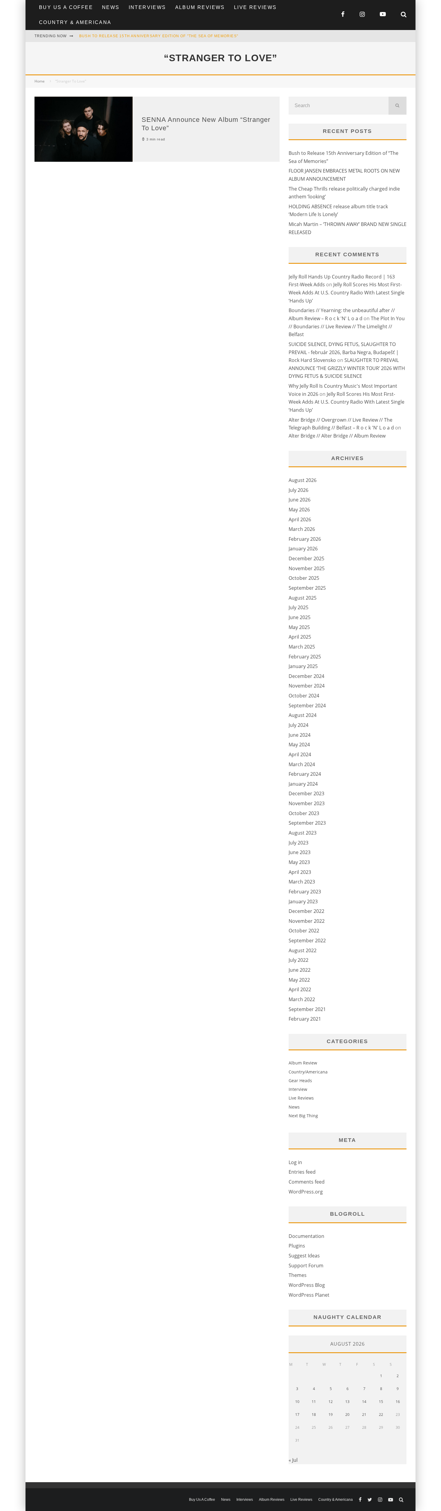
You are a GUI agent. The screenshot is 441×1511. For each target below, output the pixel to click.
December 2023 (306, 793)
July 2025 (298, 607)
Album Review (303, 1063)
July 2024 (298, 725)
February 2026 (305, 539)
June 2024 (299, 735)
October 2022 (304, 930)
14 (364, 1401)
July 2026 (298, 490)
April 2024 (300, 754)
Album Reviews (200, 7)
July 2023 (298, 842)
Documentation (306, 1236)
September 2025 (307, 588)
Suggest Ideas (304, 1255)
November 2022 (307, 921)
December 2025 (306, 558)
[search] (397, 106)
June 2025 (299, 617)
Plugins (297, 1245)
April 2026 (300, 519)
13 (347, 1401)
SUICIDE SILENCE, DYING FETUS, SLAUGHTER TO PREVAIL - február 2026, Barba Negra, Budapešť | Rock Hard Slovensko (344, 352)
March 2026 (302, 529)
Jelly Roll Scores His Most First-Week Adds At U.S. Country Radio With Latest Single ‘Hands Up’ (346, 292)
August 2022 (302, 950)
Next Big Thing (303, 1115)
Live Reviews (255, 7)
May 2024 (299, 744)
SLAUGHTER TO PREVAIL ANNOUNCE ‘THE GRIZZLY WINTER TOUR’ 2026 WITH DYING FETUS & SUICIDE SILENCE (347, 368)
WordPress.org (306, 1191)
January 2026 (303, 548)
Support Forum (306, 1265)
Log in (295, 1162)
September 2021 (307, 1009)
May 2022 (299, 980)
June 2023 (299, 852)
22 (381, 1414)
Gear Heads (300, 1080)
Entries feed (302, 1172)
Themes (298, 1275)
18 (314, 1414)
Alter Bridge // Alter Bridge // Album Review (337, 435)
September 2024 (307, 705)
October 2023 (304, 813)
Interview (298, 1089)
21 (364, 1414)
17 (297, 1414)
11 (314, 1401)
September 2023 (307, 823)
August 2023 (302, 832)
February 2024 (305, 774)
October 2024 (304, 695)
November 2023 (307, 803)
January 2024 (303, 784)
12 (330, 1401)
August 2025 (302, 597)
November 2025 (307, 568)
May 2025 (299, 627)
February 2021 (305, 1019)
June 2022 (299, 970)
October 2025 (304, 578)
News (111, 7)
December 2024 (306, 676)
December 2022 (306, 911)
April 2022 (300, 989)
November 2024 (307, 685)
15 (381, 1401)
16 (398, 1401)
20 (347, 1414)
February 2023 (305, 891)
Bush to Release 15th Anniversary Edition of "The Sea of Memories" (158, 36)
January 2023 (303, 901)
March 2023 (302, 881)
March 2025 (302, 646)
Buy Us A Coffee (66, 7)
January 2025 (303, 666)
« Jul (293, 1460)
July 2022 (298, 960)
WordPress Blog (307, 1285)
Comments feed (307, 1181)
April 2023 (300, 872)
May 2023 (299, 862)
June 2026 (299, 499)
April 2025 (300, 637)
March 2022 (302, 999)
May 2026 (299, 509)
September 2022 (307, 940)
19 (330, 1414)
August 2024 (302, 715)
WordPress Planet (309, 1295)
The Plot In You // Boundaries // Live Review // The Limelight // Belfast (347, 326)
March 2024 (302, 764)
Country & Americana (75, 22)
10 (297, 1401)
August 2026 (302, 480)
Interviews (147, 7)
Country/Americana (308, 1072)
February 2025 (305, 656)
